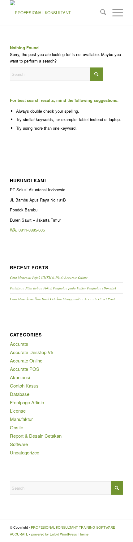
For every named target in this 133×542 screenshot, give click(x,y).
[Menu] (114, 12)
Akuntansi (20, 377)
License (18, 410)
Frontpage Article (27, 402)
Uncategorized (24, 452)
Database (19, 394)
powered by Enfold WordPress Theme (59, 533)
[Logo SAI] (55, 12)
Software (19, 444)
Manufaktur (21, 419)
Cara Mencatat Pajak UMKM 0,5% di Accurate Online (49, 277)
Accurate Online (26, 360)
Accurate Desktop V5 (31, 352)
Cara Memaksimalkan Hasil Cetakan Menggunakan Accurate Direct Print (62, 299)
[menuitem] (100, 12)
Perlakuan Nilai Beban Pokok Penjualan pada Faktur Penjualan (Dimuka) (63, 288)
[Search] (100, 12)
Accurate (19, 343)
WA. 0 (15, 230)
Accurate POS (24, 369)
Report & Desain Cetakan (36, 435)
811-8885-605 (33, 230)
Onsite (16, 427)
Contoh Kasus (24, 385)
